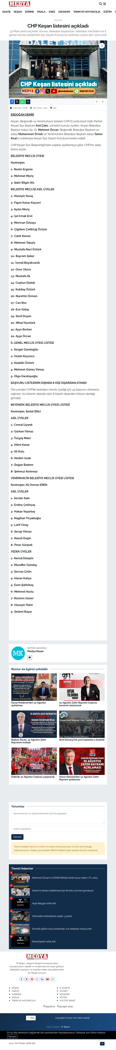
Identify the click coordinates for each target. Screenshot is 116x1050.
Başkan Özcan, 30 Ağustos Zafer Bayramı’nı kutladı (28, 741)
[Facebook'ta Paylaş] (12, 101)
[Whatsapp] (52, 979)
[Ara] (100, 4)
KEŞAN (18, 11)
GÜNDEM (16, 994)
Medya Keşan (35, 651)
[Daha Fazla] (28, 101)
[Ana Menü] (104, 4)
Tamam (12, 1036)
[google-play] (65, 1006)
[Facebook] (21, 979)
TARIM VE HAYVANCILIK (86, 11)
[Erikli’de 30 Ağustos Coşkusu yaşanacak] (34, 761)
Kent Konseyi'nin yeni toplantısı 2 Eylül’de (82, 739)
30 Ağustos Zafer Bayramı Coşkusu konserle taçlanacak (78, 704)
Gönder (17, 836)
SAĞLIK (15, 997)
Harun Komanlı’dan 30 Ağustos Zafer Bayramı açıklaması (79, 778)
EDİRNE (29, 11)
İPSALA (41, 11)
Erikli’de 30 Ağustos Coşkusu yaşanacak (33, 777)
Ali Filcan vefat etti (25, 1043)
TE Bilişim (65, 1027)
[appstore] (49, 1006)
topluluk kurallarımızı (39, 846)
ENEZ (52, 11)
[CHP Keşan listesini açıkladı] (58, 69)
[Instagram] (37, 979)
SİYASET (64, 991)
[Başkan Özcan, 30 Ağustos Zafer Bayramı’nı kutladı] (34, 724)
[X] (26, 979)
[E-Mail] (29, 657)
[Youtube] (47, 979)
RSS (32, 1018)
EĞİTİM (108, 11)
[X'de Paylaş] (17, 101)
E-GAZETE (65, 988)
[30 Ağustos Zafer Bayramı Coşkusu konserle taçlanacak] (82, 686)
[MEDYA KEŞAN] (19, 4)
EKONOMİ (64, 11)
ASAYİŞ (6, 11)
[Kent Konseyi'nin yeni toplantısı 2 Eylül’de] (82, 724)
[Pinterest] (31, 979)
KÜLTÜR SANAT (67, 1000)
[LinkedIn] (42, 979)
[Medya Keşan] (18, 653)
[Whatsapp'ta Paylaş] (22, 101)
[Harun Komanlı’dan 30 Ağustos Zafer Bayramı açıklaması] (82, 761)
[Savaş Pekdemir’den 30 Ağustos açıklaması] (34, 686)
